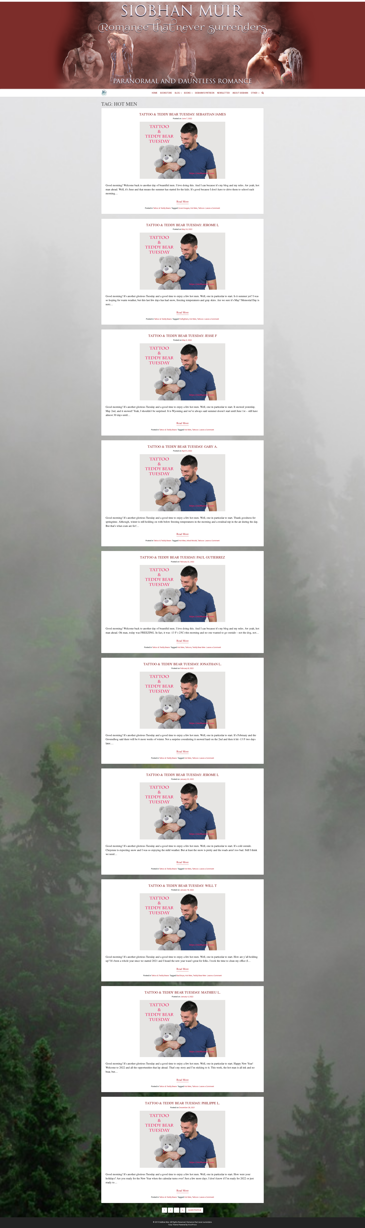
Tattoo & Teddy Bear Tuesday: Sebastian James (182, 114)
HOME (154, 93)
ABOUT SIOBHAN (240, 93)
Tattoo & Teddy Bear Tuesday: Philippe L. (182, 1103)
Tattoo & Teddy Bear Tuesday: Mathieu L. (183, 992)
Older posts (194, 1210)
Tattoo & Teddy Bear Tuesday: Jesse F (182, 335)
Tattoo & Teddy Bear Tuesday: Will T (182, 885)
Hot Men (193, 208)
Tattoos (201, 208)
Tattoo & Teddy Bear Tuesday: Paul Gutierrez (182, 557)
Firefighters (183, 319)
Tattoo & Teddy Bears (162, 208)
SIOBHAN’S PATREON (204, 93)
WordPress (192, 1225)
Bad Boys (180, 975)
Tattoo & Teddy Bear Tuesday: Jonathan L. (182, 664)
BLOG (177, 93)
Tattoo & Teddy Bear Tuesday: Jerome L (182, 225)
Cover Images (183, 208)
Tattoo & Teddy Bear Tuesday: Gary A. (182, 446)
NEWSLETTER (223, 93)
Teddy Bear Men (198, 647)
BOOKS (187, 93)
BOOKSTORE (166, 93)
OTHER (254, 93)
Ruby (170, 1225)
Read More (183, 201)
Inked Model (192, 541)
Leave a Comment (212, 208)
